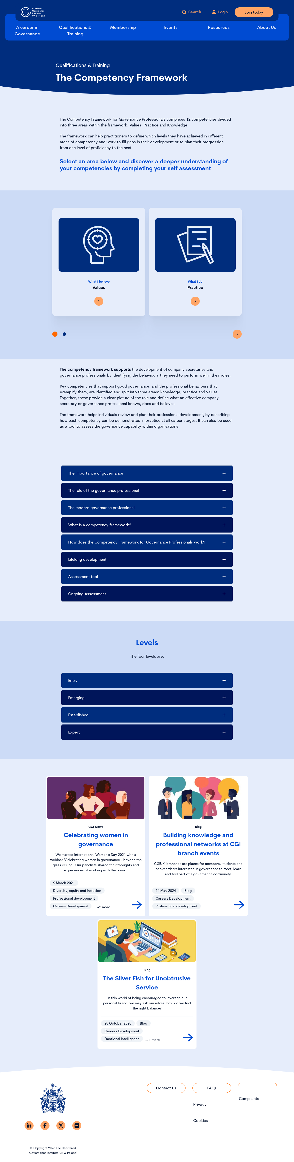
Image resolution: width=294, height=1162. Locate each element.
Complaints (249, 1098)
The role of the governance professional (103, 490)
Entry (72, 680)
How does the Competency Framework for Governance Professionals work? (136, 542)
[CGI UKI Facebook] (45, 1125)
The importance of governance (95, 473)
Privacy (200, 1104)
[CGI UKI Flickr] (76, 1125)
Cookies (200, 1120)
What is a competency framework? (99, 524)
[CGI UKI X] (60, 1125)
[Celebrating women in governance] (137, 904)
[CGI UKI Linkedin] (29, 1125)
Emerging (76, 697)
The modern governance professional (101, 507)
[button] (54, 334)
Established (78, 714)
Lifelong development (87, 559)
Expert (74, 732)
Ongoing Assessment (87, 593)
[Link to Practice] (195, 301)
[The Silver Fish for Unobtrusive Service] (188, 1037)
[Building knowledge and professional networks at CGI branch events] (239, 904)
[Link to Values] (98, 301)
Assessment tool (83, 576)
